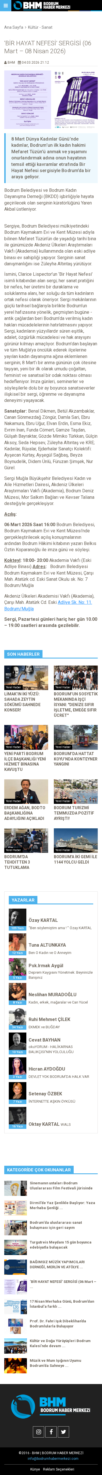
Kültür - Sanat (40, 27)
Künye (35, 1469)
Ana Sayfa (13, 27)
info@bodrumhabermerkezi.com (53, 1459)
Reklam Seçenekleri (58, 1469)
